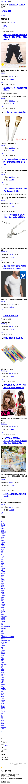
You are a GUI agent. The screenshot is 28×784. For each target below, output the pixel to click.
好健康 (2, 602)
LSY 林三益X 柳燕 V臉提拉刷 (14, 112)
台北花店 (3, 655)
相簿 (4, 25)
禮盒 (2, 554)
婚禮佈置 (3, 652)
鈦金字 (2, 670)
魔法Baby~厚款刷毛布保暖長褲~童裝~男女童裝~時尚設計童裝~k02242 (15, 37)
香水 (2, 718)
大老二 (2, 693)
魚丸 (2, 561)
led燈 (2, 666)
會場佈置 (3, 653)
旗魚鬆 (2, 549)
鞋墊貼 (2, 544)
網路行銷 (3, 708)
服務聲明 (16, 764)
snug (2, 578)
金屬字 (2, 662)
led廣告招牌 (4, 664)
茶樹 (2, 717)
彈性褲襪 (3, 684)
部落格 (5, 27)
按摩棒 (2, 701)
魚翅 (2, 570)
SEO (2, 647)
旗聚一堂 (3, 547)
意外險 (2, 614)
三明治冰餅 (3, 532)
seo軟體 (2, 644)
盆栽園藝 (3, 621)
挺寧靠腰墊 (3, 628)
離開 (8, 781)
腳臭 (2, 526)
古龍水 (2, 720)
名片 (4, 28)
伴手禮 (2, 556)
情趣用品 (3, 700)
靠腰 (2, 630)
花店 (2, 648)
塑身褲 (2, 725)
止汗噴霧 (3, 542)
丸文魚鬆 (3, 688)
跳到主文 (3, 15)
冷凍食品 (3, 568)
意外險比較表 (4, 616)
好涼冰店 (3, 533)
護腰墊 (2, 633)
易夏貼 (2, 537)
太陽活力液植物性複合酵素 (7, 637)
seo (1, 710)
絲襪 (2, 686)
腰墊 (2, 631)
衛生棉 (2, 703)
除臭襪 (2, 528)
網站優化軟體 (4, 642)
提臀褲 (2, 728)
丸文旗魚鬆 (3, 689)
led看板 (2, 672)
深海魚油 (3, 611)
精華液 (2, 715)
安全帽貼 (3, 535)
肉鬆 (2, 552)
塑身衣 (2, 723)
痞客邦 (10, 76)
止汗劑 (2, 540)
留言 (13, 76)
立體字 (2, 659)
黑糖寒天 (3, 638)
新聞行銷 (3, 711)
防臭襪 (2, 530)
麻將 (2, 691)
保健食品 (3, 604)
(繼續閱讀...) (4, 73)
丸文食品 (3, 545)
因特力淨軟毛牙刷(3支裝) (13, 338)
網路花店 (3, 650)
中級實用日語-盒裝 (10, 316)
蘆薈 (2, 713)
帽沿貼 (2, 523)
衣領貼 (2, 521)
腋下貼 (2, 538)
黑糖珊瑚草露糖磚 (5, 640)
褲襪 (2, 682)
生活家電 (11, 79)
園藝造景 (3, 619)
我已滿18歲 (3, 781)
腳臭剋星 (3, 525)
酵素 (2, 612)
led (1, 667)
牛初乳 (2, 609)
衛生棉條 (3, 705)
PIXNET (6, 763)
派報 (2, 657)
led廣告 (2, 669)
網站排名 (3, 645)
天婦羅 (2, 563)
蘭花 (2, 624)
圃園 (2, 722)
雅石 (2, 623)
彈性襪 (2, 681)
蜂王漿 (2, 607)
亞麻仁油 (3, 605)
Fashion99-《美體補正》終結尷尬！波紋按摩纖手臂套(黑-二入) (15, 162)
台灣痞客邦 (6, 11)
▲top (2, 82)
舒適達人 (3, 707)
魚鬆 (2, 551)
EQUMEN (3, 727)
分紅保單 (3, 618)
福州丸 (2, 566)
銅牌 (2, 660)
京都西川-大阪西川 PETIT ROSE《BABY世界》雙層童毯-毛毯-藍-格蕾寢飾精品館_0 (15, 440)
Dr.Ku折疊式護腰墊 (5, 626)
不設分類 (12, 22)
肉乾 (2, 559)
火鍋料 (2, 564)
